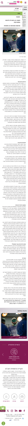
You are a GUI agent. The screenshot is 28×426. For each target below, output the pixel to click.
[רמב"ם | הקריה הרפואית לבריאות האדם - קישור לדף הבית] (13, 2)
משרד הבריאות (8, 414)
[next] (3, 354)
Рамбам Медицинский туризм (14, 416)
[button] (11, 9)
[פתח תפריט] (25, 2)
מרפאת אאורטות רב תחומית (12, 26)
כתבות (18, 17)
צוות (19, 13)
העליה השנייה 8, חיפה (19, 414)
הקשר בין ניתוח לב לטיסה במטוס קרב (12, 21)
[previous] (25, 354)
